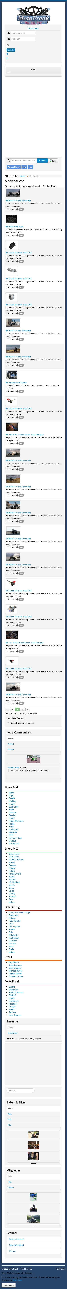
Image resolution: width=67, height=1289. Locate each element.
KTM (11, 835)
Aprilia (11, 792)
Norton (12, 862)
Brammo (12, 812)
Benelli (12, 798)
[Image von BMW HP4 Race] (34, 219)
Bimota (12, 803)
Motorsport (13, 989)
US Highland (14, 882)
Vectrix (12, 884)
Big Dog (12, 800)
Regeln (12, 997)
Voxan (11, 890)
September (13, 1032)
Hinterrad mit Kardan (17, 382)
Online (11, 1187)
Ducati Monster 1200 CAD (20, 252)
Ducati (11, 818)
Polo (11, 932)
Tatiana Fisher (14, 167)
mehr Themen (15, 1015)
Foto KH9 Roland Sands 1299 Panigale (26, 434)
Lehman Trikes (15, 837)
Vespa (11, 887)
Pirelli (11, 949)
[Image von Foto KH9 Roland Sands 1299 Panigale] (34, 427)
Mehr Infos (18, 1280)
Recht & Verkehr (16, 992)
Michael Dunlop (16, 970)
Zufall (10, 1108)
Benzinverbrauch (16, 1238)
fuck (24, 167)
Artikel (11, 743)
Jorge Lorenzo (15, 965)
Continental (14, 937)
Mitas (11, 946)
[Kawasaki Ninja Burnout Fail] (33, 759)
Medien (11, 738)
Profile (11, 749)
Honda (11, 823)
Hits (10, 1119)
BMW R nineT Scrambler (19, 200)
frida (30, 167)
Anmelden (11, 50)
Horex (11, 826)
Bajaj (11, 795)
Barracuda (13, 915)
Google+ (12, 1006)
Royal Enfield (15, 873)
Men (10, 1124)
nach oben (60, 1268)
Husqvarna (13, 829)
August (11, 1027)
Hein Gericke (14, 920)
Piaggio (12, 867)
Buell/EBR (13, 806)
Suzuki (12, 876)
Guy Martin (14, 962)
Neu (10, 1113)
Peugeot (12, 865)
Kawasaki (13, 832)
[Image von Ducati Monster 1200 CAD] (34, 245)
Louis (11, 923)
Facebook (13, 1003)
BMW (11, 809)
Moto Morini (14, 856)
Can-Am (12, 815)
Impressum (14, 1000)
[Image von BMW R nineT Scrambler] (34, 193)
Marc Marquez (15, 967)
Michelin (12, 943)
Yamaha (12, 896)
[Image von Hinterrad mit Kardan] (34, 375)
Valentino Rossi (16, 976)
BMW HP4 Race (15, 226)
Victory (12, 893)
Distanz (12, 1250)
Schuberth (13, 934)
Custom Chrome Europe (19, 912)
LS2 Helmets (14, 926)
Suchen (42, 160)
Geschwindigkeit (16, 1244)
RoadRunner (13, 767)
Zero (11, 899)
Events (12, 986)
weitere (12, 902)
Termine (12, 1012)
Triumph (12, 879)
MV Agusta (14, 843)
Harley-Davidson (16, 820)
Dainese (12, 917)
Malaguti (12, 840)
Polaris (12, 870)
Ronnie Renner (15, 973)
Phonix (12, 929)
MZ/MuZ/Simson (16, 859)
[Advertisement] (33, 113)
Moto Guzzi (14, 853)
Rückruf (12, 995)
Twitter (12, 1009)
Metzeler (13, 940)
